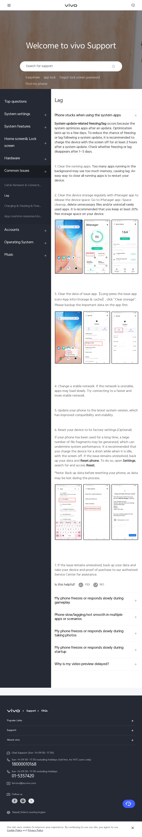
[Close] (132, 827)
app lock (50, 78)
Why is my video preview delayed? (82, 664)
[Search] (113, 66)
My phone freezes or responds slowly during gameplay (89, 600)
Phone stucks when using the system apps (88, 115)
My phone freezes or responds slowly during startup (89, 650)
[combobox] (71, 66)
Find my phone (36, 84)
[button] (9, 5)
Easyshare (32, 78)
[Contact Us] (129, 804)
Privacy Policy (35, 831)
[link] (14, 800)
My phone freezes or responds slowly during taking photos (89, 633)
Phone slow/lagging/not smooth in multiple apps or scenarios (88, 617)
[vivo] (14, 711)
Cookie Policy (14, 831)
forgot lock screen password (80, 78)
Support (31, 711)
